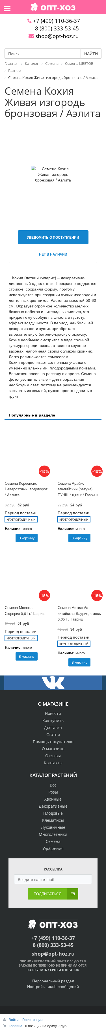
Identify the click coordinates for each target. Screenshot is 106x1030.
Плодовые (53, 813)
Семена (53, 841)
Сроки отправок (64, 970)
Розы (53, 792)
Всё (53, 785)
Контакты (53, 762)
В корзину (26, 537)
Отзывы (53, 755)
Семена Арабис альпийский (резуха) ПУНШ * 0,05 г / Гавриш (78, 488)
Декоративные (53, 806)
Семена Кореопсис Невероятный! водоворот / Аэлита (26, 488)
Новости (53, 713)
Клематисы (53, 820)
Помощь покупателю (53, 741)
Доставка (53, 727)
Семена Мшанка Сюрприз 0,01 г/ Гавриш (25, 610)
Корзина (15, 1025)
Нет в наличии (53, 254)
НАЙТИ (91, 53)
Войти (14, 1019)
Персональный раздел (53, 981)
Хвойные (53, 799)
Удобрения (53, 848)
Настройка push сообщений (53, 986)
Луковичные (53, 827)
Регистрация (32, 1019)
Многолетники (53, 834)
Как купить (53, 720)
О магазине (53, 748)
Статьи (53, 734)
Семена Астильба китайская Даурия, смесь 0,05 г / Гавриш (79, 613)
